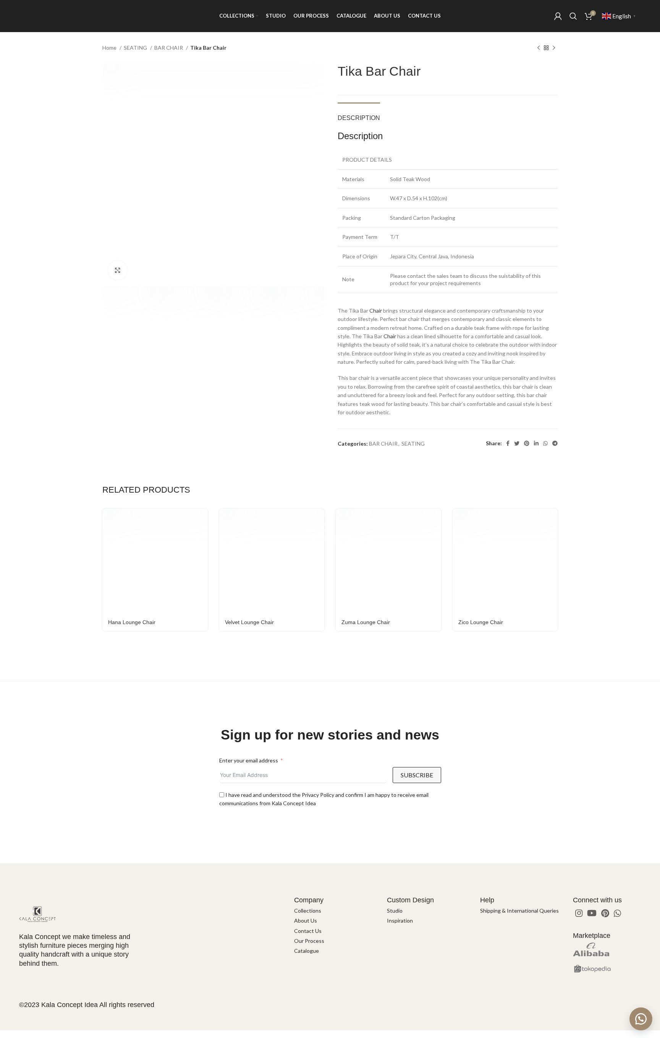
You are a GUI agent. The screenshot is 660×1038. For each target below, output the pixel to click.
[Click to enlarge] (117, 270)
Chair (375, 310)
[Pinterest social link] (527, 443)
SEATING (136, 47)
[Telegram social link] (555, 443)
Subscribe (417, 774)
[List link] (334, 911)
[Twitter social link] (517, 443)
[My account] (558, 16)
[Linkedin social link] (536, 443)
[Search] (573, 16)
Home (110, 47)
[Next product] (554, 48)
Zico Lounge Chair (480, 622)
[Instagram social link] (579, 913)
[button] (640, 1018)
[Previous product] (538, 48)
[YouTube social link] (592, 913)
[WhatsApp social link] (545, 443)
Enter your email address (248, 760)
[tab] (359, 114)
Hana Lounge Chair (131, 622)
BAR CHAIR (169, 47)
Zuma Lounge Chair (365, 622)
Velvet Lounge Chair (249, 622)
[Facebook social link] (508, 443)
